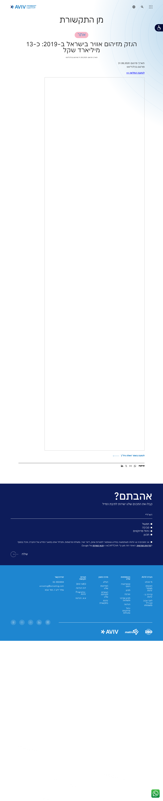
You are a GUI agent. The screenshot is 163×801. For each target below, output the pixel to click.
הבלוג (105, 582)
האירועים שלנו (104, 587)
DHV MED (81, 584)
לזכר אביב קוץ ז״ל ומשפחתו (147, 603)
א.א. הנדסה (80, 598)
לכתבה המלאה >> (135, 73)
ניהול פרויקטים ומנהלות (126, 610)
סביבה (127, 594)
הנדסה (127, 604)
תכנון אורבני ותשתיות (125, 599)
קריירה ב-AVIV (148, 596)
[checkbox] (81, 530)
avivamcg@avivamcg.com (51, 586)
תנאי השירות (98, 546)
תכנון (128, 590)
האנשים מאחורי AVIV (149, 588)
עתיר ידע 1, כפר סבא (54, 590)
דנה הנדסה (81, 588)
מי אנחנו (148, 582)
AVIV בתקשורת (103, 602)
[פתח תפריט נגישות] (159, 27)
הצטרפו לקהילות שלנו (104, 594)
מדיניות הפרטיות (144, 546)
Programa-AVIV (81, 593)
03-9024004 (58, 582)
